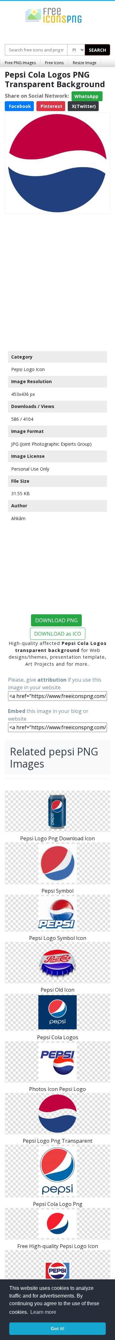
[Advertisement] (57, 280)
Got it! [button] (58, 1328)
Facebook (19, 106)
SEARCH (97, 50)
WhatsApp (87, 96)
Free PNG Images (20, 62)
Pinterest (50, 106)
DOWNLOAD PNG (56, 620)
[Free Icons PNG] (54, 14)
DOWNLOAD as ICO (57, 633)
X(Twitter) (83, 106)
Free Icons (54, 62)
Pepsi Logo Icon (28, 369)
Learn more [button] (43, 1312)
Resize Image (84, 62)
